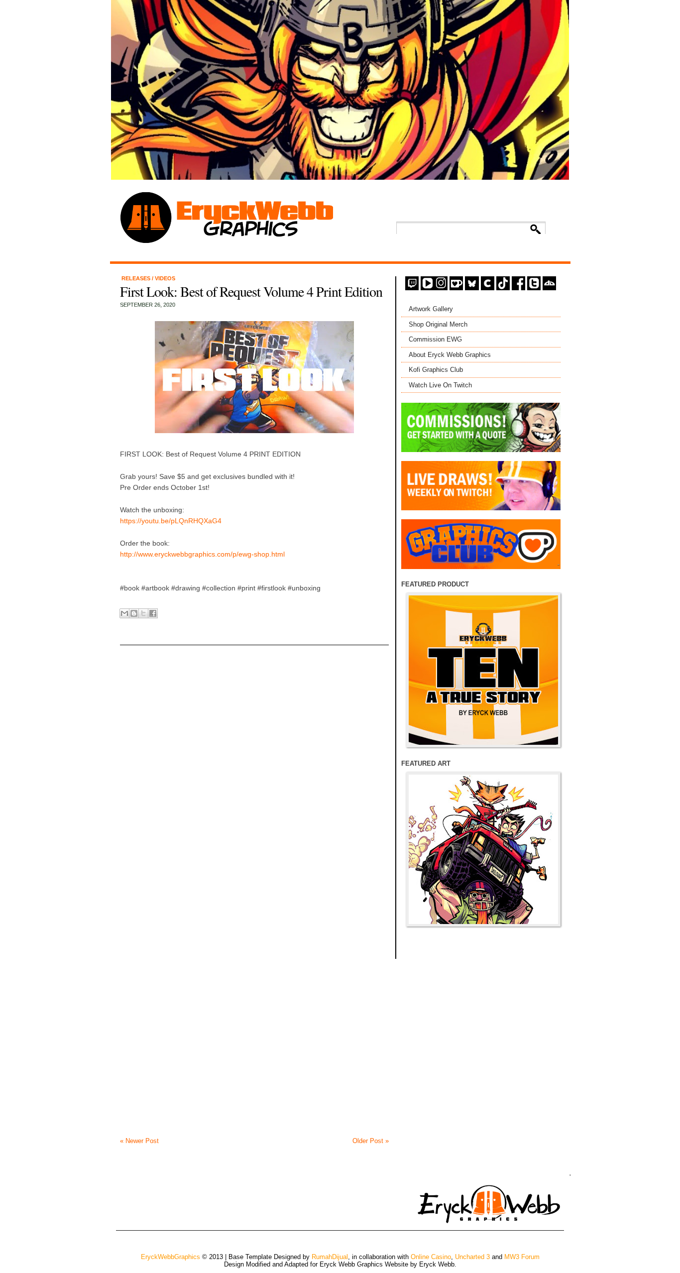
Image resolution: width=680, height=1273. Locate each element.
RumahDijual (330, 1257)
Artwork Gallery (431, 309)
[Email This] (124, 613)
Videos (165, 278)
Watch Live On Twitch (440, 385)
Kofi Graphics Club (436, 369)
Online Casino (431, 1257)
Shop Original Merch (438, 324)
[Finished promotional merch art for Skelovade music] (483, 849)
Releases (136, 278)
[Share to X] (143, 613)
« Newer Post (139, 1141)
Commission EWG (435, 339)
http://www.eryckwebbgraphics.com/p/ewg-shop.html (202, 554)
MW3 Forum (522, 1257)
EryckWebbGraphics (170, 1257)
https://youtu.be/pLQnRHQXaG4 (171, 521)
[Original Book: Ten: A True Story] (483, 670)
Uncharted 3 (472, 1257)
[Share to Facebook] (153, 613)
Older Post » (370, 1141)
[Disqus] (254, 754)
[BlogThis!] (134, 613)
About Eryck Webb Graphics (450, 354)
